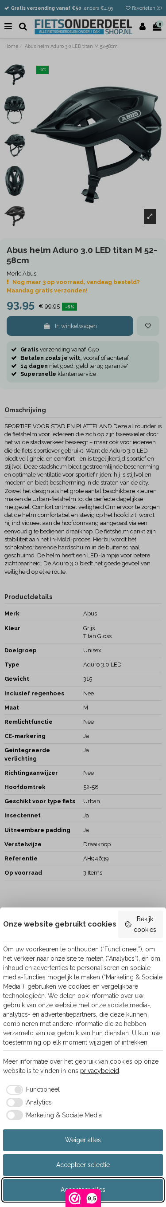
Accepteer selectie (83, 1164)
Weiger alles (83, 1140)
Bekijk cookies (145, 924)
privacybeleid (99, 1070)
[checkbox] (31, 1090)
